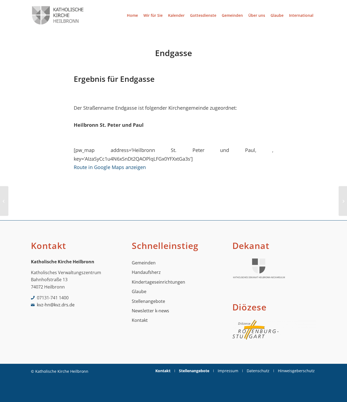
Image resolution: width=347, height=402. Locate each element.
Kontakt (140, 320)
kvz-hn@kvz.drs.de (56, 305)
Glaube (139, 291)
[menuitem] (132, 15)
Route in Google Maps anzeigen (110, 167)
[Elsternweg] (4, 201)
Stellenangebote (148, 301)
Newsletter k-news (150, 311)
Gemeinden (144, 263)
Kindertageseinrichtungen (158, 282)
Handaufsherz (146, 272)
